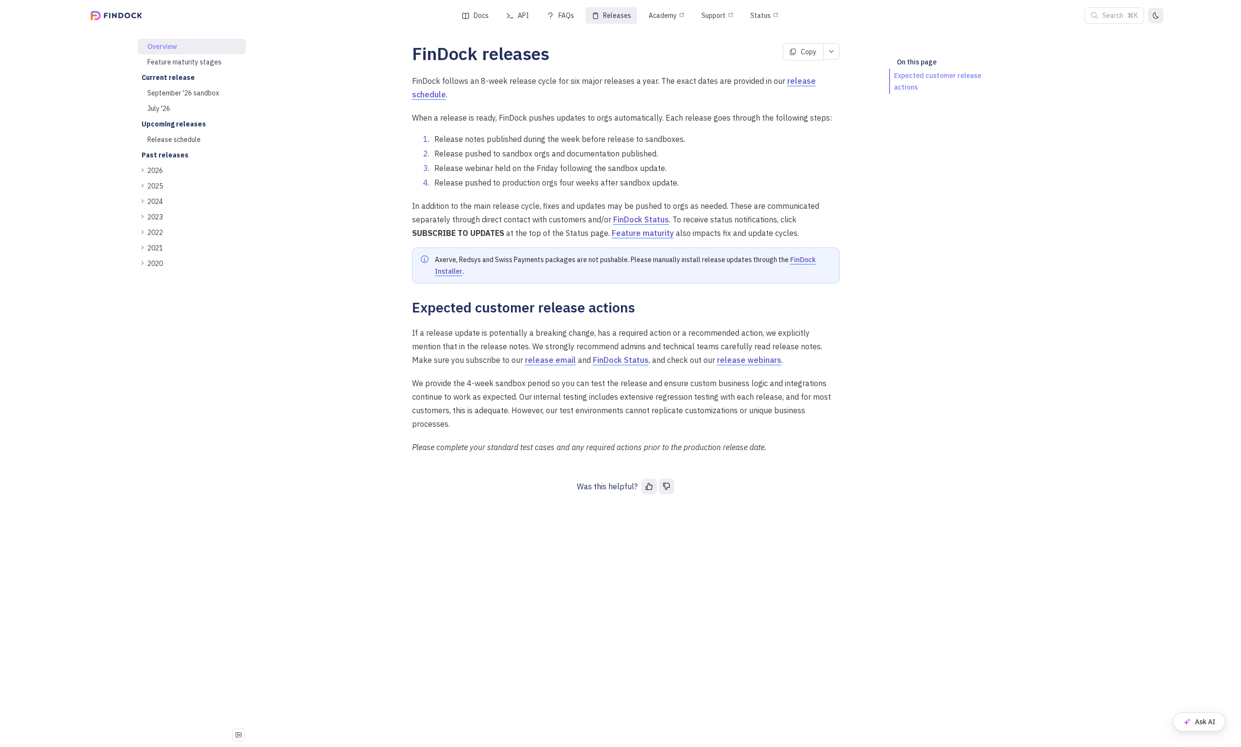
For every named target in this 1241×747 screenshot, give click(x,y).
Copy (808, 51)
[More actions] (832, 51)
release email (550, 360)
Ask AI (1205, 721)
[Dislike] (666, 486)
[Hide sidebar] (238, 735)
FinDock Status (641, 219)
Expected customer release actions (937, 81)
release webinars (749, 360)
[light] (1155, 15)
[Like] (649, 486)
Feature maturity (643, 233)
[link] (192, 170)
